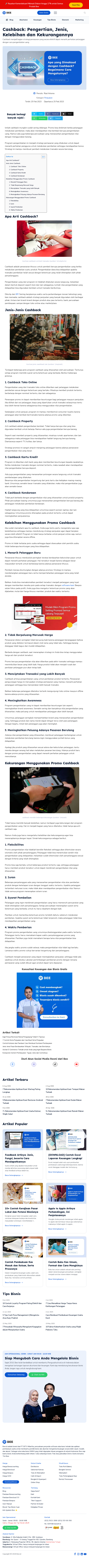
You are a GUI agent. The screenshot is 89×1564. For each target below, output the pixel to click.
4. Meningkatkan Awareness (18, 191)
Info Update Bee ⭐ (10, 1510)
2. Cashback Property (16, 170)
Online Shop (35, 1482)
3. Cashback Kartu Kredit (17, 173)
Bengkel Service (65, 1470)
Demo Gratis (43, 13)
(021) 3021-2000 (50, 1520)
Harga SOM (7, 1476)
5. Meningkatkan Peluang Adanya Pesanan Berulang (27, 194)
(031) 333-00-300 (65, 1520)
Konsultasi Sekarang (16, 1374)
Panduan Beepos (9, 1501)
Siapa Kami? (35, 1491)
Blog (4, 1491)
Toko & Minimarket (38, 1473)
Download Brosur (11, 1482)
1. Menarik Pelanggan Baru (18, 182)
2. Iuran (11, 204)
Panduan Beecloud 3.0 (11, 1497)
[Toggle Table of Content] (42, 157)
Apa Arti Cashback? (12, 160)
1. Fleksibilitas (14, 201)
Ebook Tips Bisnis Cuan (11, 1507)
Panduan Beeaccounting (11, 1494)
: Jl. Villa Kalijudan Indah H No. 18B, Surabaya (23, 1537)
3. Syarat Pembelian (16, 207)
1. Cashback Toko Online (17, 166)
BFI (17, 294)
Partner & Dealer (37, 1504)
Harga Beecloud (9, 1470)
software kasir (68, 585)
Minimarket (63, 1473)
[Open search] (84, 13)
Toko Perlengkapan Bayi (68, 1476)
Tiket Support (36, 1501)
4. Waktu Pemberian (16, 210)
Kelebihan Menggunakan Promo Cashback (20, 179)
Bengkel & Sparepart (38, 1479)
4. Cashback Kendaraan (17, 176)
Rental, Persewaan (66, 1479)
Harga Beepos (8, 1473)
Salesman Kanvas (37, 1470)
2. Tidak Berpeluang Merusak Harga (21, 185)
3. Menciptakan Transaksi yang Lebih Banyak (24, 188)
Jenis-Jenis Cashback (13, 163)
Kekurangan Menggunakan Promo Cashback (21, 198)
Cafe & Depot (36, 1476)
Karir (32, 1494)
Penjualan (48, 98)
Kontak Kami (35, 1497)
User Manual (7, 1504)
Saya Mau (76, 5)
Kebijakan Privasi (37, 1507)
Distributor (35, 1466)
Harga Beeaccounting (11, 1466)
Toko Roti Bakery (65, 1466)
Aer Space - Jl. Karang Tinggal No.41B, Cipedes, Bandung (28, 1539)
